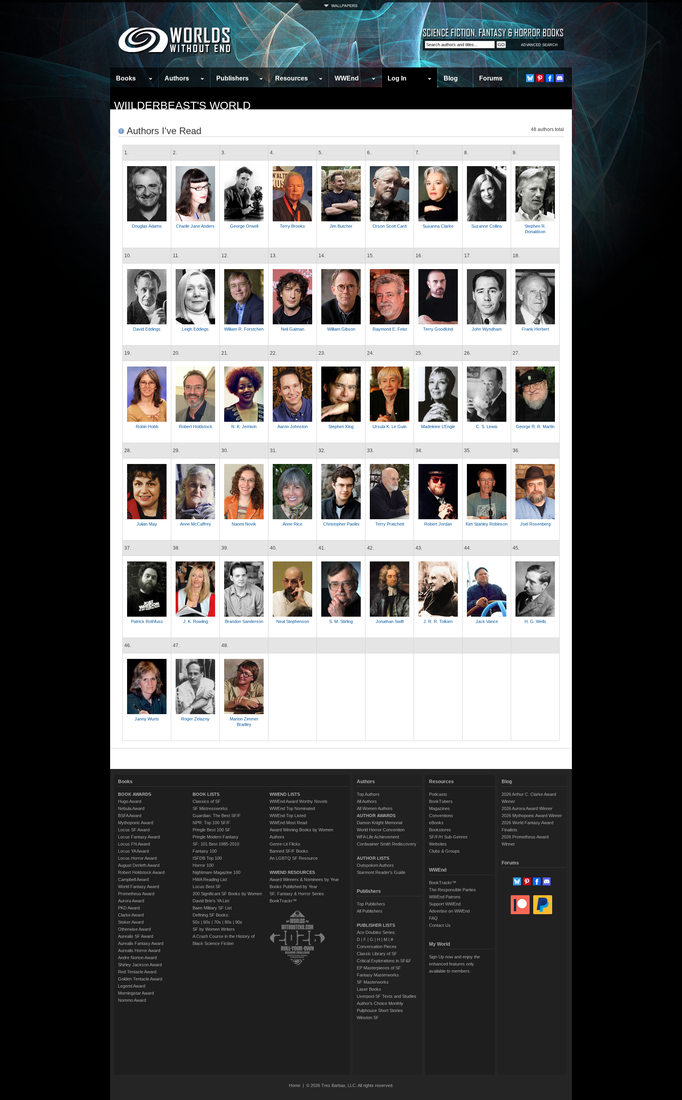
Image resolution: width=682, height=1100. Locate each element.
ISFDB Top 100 (207, 858)
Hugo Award (129, 801)
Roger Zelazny (195, 718)
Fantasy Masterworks (378, 975)
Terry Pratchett (389, 524)
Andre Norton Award (137, 957)
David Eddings (147, 329)
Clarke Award (131, 915)
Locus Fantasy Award (139, 836)
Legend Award (131, 986)
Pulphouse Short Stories (380, 1010)
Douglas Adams (147, 226)
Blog (451, 78)
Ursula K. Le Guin (390, 426)
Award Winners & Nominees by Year (304, 879)
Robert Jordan (438, 524)
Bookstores (440, 829)
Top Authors (368, 794)
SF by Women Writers (214, 929)
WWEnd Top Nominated (292, 808)
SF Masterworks (373, 982)
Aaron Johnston (292, 426)
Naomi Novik (244, 524)
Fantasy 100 (205, 851)
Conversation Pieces (377, 946)
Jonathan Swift (390, 621)
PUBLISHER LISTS (376, 925)
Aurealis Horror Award (139, 950)
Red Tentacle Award (137, 971)
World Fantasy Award (138, 886)
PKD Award (129, 907)
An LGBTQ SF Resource (294, 858)
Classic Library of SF (377, 953)
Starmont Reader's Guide (381, 872)
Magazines (439, 808)
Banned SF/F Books (289, 851)
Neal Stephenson (292, 621)
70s (217, 922)
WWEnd (347, 78)
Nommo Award (132, 1000)
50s (196, 922)
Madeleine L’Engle (438, 426)
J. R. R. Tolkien (438, 621)
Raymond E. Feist (390, 329)
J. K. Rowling (195, 621)
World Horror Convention (381, 829)
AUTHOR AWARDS (376, 815)
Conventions (441, 815)
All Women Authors (375, 808)
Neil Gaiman (292, 329)
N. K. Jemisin (244, 426)
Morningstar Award (136, 993)
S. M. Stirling (341, 621)
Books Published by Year (293, 886)
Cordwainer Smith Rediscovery (386, 844)
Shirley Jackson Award (140, 964)
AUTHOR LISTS (373, 858)
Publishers (232, 78)
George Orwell (244, 226)
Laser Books (369, 989)
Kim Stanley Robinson (487, 524)
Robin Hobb (147, 426)
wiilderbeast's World (182, 105)
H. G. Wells (535, 621)
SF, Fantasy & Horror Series (297, 893)
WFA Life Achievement (378, 836)
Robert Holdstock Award (141, 872)
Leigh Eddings (195, 329)
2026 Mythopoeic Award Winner (532, 815)
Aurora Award (131, 900)
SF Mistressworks (210, 808)
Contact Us (440, 925)
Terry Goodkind (438, 329)
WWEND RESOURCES (292, 872)
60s (206, 922)
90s (238, 922)
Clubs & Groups (444, 851)
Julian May (147, 524)
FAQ (433, 918)
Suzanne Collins (486, 226)
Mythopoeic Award (135, 822)
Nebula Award (131, 808)
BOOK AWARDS (134, 794)
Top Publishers (371, 904)
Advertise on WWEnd (449, 911)
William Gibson (341, 329)
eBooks (436, 822)
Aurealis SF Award (135, 936)
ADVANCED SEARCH (539, 45)
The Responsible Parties (452, 889)
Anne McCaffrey (195, 524)
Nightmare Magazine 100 (216, 872)
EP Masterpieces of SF (379, 967)
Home (294, 1085)
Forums (490, 78)
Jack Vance (487, 621)
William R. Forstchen (244, 329)
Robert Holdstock (195, 426)
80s (228, 922)
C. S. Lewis (487, 426)
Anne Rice (292, 524)
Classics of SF (207, 801)
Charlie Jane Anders (195, 226)
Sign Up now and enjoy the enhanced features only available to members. (454, 963)
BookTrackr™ (283, 900)
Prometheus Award (136, 893)
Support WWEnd (445, 904)
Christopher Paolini (341, 524)
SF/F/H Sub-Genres (448, 836)
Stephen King (341, 426)
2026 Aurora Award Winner (527, 808)
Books (126, 78)
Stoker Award (131, 922)
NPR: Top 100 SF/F (211, 822)
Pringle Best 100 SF (211, 829)
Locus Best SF (207, 886)
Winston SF (368, 1017)
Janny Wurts (147, 718)
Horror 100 (203, 865)
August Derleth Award (138, 865)
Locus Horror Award (137, 858)
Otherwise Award (134, 929)
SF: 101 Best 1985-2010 (216, 844)
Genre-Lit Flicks (285, 844)
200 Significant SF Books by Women (227, 893)
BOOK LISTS (206, 794)
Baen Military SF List (212, 907)
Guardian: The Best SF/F (217, 815)
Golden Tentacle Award (140, 979)
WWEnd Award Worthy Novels (299, 801)
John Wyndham (487, 329)
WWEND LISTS (285, 794)
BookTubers (441, 801)
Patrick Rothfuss (147, 621)
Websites (438, 844)
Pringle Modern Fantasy (215, 836)
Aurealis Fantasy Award (140, 943)
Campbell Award (133, 879)
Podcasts (438, 794)
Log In (397, 78)
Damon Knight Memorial (379, 822)
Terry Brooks (292, 226)
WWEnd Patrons (445, 896)
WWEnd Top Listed (288, 815)
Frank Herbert (535, 329)
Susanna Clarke (438, 226)
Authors (177, 78)
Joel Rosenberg (535, 524)
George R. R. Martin (535, 426)
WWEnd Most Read (288, 822)
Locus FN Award (134, 844)
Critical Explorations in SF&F (384, 960)
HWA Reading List (210, 879)
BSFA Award (129, 815)
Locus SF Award (134, 829)
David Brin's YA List (211, 900)
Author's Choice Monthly (380, 1003)
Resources (291, 78)
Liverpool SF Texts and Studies (386, 996)
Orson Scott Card (390, 226)
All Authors (367, 801)
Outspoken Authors (375, 865)
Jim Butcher (341, 226)
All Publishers (369, 911)
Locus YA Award (133, 851)
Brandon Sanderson (244, 621)
